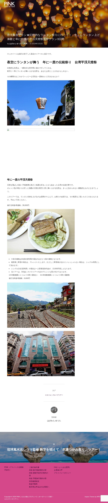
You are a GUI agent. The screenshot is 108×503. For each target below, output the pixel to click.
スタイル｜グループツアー (54, 395)
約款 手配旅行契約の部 (37, 478)
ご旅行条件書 (34, 467)
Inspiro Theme (89, 496)
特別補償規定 (34, 481)
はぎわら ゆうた (15, 44)
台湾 (25, 44)
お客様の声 (58, 470)
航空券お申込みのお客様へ (39, 487)
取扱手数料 (33, 484)
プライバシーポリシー (62, 473)
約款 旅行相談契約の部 (37, 470)
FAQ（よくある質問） (62, 467)
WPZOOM (100, 496)
